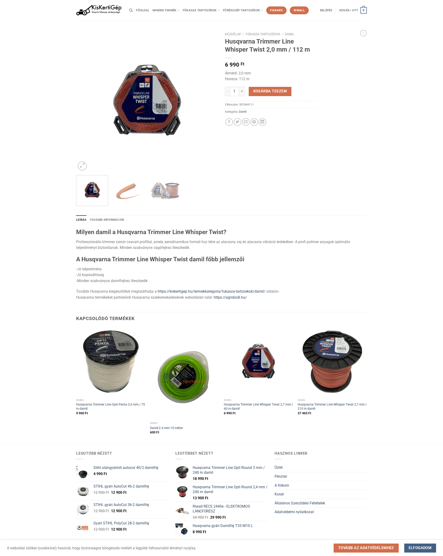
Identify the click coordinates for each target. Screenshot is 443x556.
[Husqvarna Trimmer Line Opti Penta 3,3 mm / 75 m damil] (110, 361)
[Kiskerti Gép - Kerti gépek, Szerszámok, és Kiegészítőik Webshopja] (99, 10)
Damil (289, 34)
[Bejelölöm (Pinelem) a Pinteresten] (254, 122)
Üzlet (279, 467)
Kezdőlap (233, 34)
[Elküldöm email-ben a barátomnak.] (246, 122)
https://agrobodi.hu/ (230, 297)
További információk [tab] (107, 219)
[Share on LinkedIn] (262, 122)
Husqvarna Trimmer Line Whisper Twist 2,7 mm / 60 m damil (258, 407)
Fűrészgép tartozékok (241, 10)
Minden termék (164, 10)
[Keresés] (131, 10)
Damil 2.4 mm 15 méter (166, 428)
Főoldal (142, 10)
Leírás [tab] (81, 219)
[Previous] (85, 101)
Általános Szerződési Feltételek (300, 503)
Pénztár (281, 476)
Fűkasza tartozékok (200, 10)
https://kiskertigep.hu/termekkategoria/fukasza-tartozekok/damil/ (211, 291)
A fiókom (282, 485)
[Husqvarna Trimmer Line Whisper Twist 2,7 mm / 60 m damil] (258, 361)
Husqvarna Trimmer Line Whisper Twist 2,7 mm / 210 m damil (332, 407)
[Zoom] (82, 166)
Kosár (279, 494)
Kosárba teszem (270, 91)
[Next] (209, 101)
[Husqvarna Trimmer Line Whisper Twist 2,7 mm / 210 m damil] (332, 361)
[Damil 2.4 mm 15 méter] (184, 373)
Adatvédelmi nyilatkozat (294, 512)
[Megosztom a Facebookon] (229, 122)
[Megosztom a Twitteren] (237, 122)
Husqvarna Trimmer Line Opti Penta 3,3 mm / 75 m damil (110, 407)
